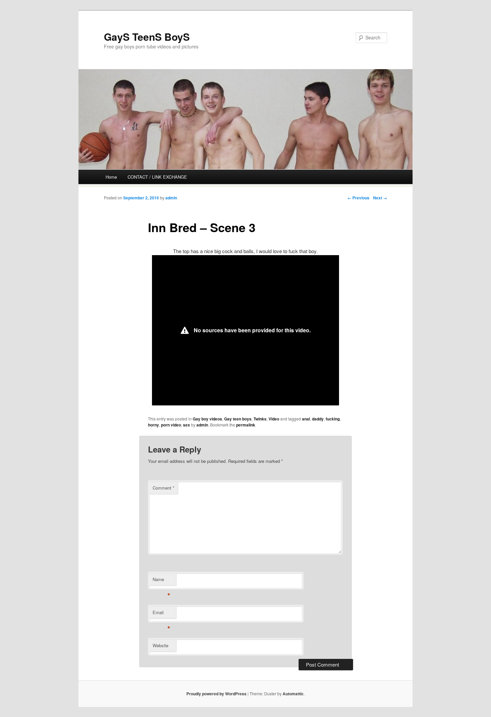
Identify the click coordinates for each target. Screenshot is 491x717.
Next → (380, 198)
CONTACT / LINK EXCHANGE (157, 177)
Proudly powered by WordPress (216, 694)
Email (161, 614)
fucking (333, 419)
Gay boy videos (207, 419)
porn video (171, 425)
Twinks (260, 419)
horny (153, 425)
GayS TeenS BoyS (147, 36)
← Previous (358, 198)
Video (274, 419)
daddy (318, 419)
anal (306, 419)
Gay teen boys (238, 419)
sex (186, 425)
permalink (245, 425)
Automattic (293, 694)
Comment (163, 488)
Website (160, 645)
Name (161, 581)
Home (111, 177)
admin (171, 198)
